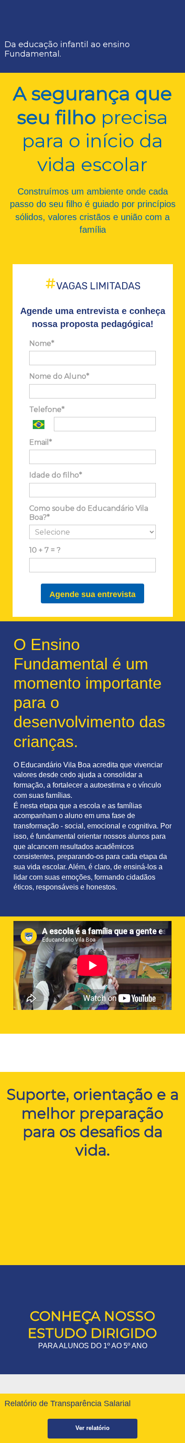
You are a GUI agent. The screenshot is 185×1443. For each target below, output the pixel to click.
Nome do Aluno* (59, 376)
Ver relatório (92, 1428)
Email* (40, 442)
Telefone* (47, 409)
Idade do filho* (55, 475)
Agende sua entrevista (92, 594)
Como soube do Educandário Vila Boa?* (88, 513)
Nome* (41, 343)
